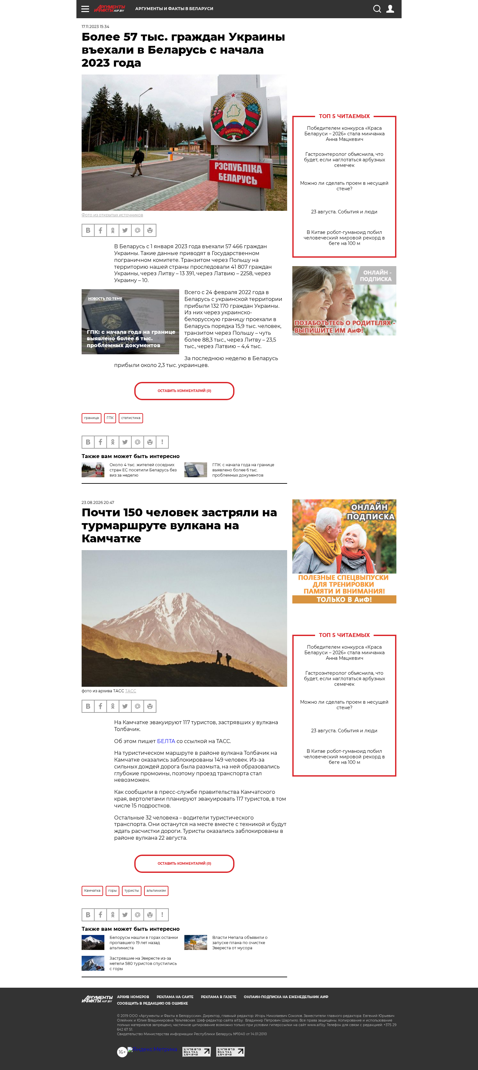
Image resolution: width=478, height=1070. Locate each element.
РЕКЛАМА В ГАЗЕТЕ (218, 997)
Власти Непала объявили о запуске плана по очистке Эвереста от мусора (240, 942)
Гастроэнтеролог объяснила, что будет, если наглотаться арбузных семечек (344, 160)
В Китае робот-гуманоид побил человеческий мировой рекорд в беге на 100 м (344, 238)
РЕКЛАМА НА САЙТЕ (175, 997)
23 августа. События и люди (344, 212)
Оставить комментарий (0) (184, 391)
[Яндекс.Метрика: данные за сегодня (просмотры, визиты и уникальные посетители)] (152, 1049)
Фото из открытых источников (112, 214)
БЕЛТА (166, 741)
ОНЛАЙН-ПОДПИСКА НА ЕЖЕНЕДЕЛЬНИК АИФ (286, 997)
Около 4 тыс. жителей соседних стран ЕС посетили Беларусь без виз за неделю (143, 470)
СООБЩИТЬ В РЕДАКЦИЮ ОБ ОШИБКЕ (152, 1003)
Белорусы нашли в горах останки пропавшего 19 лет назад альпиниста (144, 942)
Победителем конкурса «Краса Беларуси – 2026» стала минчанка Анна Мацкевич (344, 134)
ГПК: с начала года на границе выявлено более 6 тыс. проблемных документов (243, 470)
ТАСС (130, 690)
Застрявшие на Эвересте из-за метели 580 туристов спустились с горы (143, 963)
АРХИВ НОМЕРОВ (133, 997)
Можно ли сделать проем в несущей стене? (344, 186)
